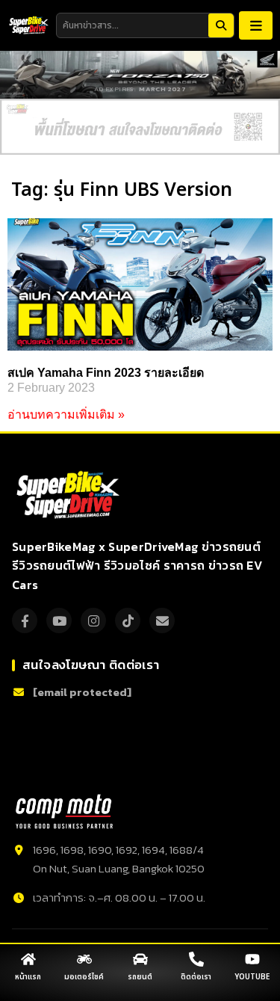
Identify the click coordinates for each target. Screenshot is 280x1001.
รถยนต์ (140, 977)
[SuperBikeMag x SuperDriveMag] (70, 494)
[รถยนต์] (140, 959)
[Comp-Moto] (64, 811)
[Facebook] (24, 620)
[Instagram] (93, 620)
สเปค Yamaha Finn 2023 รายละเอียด (105, 372)
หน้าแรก (28, 977)
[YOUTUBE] (252, 959)
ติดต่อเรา (196, 977)
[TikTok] (127, 620)
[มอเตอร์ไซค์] (84, 959)
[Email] (162, 620)
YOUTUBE (252, 977)
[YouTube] (59, 620)
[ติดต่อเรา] (196, 959)
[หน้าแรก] (28, 959)
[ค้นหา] (221, 25)
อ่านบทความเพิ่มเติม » (66, 414)
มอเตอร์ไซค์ (84, 977)
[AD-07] (140, 127)
